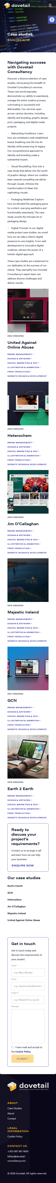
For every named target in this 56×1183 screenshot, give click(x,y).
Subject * (15, 992)
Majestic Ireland (16, 913)
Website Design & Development (27, 376)
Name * (14, 965)
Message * (15, 1006)
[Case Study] (28, 310)
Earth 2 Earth (15, 886)
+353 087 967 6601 (17, 1151)
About (10, 1113)
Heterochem (14, 899)
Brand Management (19, 354)
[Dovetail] (28, 1091)
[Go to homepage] (18, 5)
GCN (10, 892)
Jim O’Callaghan (16, 906)
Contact (11, 1118)
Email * (14, 979)
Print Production (18, 372)
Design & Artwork (18, 358)
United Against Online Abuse (23, 920)
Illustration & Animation (23, 367)
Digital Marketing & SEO (22, 363)
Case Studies (14, 1108)
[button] (52, 20)
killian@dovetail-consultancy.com (16, 1158)
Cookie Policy (23, 1051)
